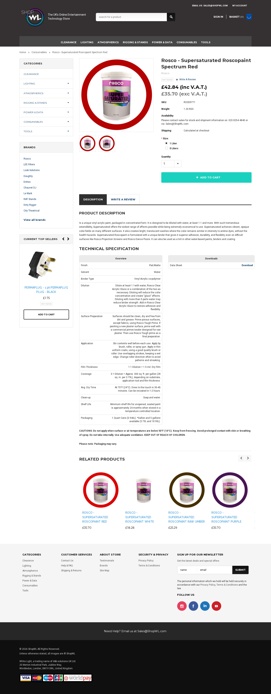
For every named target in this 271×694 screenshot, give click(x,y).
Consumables (187, 42)
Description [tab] (93, 199)
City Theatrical (31, 210)
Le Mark (28, 193)
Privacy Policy (146, 560)
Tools (205, 42)
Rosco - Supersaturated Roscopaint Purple (226, 517)
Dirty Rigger (30, 205)
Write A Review (187, 79)
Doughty (28, 176)
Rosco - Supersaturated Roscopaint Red (95, 517)
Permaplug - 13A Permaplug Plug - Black (46, 289)
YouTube (216, 606)
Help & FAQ (67, 565)
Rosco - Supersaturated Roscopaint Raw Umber (186, 517)
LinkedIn (205, 606)
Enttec (27, 182)
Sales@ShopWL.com (151, 631)
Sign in (218, 16)
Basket (236, 16)
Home (22, 52)
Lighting (87, 42)
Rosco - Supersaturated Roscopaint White (139, 517)
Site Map (104, 570)
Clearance (68, 42)
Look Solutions (32, 170)
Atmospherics (108, 42)
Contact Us (67, 560)
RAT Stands (30, 199)
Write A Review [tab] (123, 199)
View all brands (35, 219)
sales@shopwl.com (215, 5)
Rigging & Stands (135, 42)
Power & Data (162, 42)
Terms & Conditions (149, 565)
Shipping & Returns (71, 570)
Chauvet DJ (30, 187)
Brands (104, 565)
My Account (239, 5)
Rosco (27, 158)
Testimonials (107, 560)
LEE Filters (29, 164)
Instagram (182, 606)
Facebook (193, 606)
